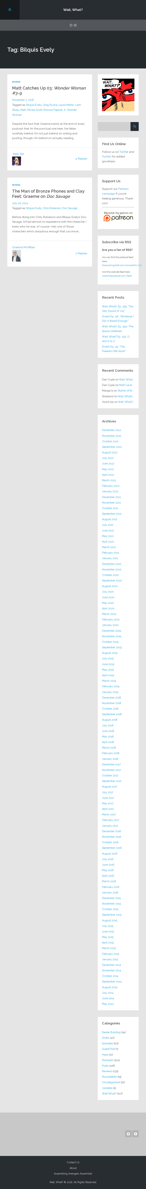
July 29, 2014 (20, 203)
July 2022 (108, 457)
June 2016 (108, 864)
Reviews (16, 82)
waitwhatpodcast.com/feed (117, 275)
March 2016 (109, 881)
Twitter (123, 151)
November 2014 (111, 970)
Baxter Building (111, 1032)
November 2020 (111, 569)
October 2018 (110, 708)
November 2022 (111, 435)
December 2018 (111, 697)
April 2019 (108, 675)
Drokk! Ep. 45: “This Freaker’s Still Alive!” (114, 349)
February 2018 (110, 753)
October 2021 (110, 508)
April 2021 (108, 541)
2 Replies (81, 253)
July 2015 (107, 925)
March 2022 (109, 480)
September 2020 (112, 580)
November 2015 (111, 903)
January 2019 (110, 691)
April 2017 (108, 808)
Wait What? (109, 1093)
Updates (107, 1087)
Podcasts (107, 1060)
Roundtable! (109, 1076)
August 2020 (110, 586)
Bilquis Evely (33, 104)
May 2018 (108, 736)
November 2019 (111, 636)
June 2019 (108, 664)
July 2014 (107, 992)
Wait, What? (73, 10)
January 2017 (110, 825)
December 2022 (111, 430)
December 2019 (111, 630)
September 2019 (112, 647)
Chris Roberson (52, 208)
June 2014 (108, 998)
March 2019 (109, 680)
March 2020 (109, 613)
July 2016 (108, 859)
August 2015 (109, 920)
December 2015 (111, 898)
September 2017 (111, 780)
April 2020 (108, 608)
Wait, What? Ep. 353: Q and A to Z (115, 339)
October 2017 (110, 775)
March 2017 (109, 814)
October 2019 (110, 641)
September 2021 (111, 513)
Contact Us (73, 1162)
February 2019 (110, 686)
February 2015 (110, 953)
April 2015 (108, 942)
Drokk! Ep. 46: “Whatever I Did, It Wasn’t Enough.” (118, 318)
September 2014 (112, 981)
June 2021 (108, 530)
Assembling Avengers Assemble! (73, 1173)
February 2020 (111, 619)
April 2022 (108, 474)
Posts (105, 1065)
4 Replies (81, 158)
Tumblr (106, 156)
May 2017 (107, 803)
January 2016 (110, 892)
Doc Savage (69, 208)
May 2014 (108, 1003)
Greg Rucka (50, 104)
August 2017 (109, 786)
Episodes (107, 1043)
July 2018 (107, 725)
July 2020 (108, 591)
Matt (23, 109)
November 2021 (111, 502)
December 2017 (111, 764)
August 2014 (109, 987)
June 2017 (108, 797)
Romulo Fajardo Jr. (54, 109)
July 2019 (108, 658)
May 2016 (108, 870)
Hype (105, 1054)
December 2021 (111, 497)
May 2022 (108, 469)
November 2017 (111, 769)
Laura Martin (66, 104)
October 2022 (110, 441)
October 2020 (110, 574)
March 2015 (109, 948)
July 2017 (107, 792)
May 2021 (107, 535)
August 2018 (109, 719)
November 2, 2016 (23, 99)
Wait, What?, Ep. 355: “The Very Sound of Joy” (117, 308)
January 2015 (110, 959)
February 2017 (110, 819)
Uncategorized (111, 1082)
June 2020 (108, 597)
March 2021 (109, 547)
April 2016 (108, 875)
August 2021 (109, 519)
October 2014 (110, 975)
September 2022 (112, 446)
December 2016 (111, 831)
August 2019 (110, 652)
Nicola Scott (34, 109)
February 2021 (110, 552)
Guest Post (108, 1048)
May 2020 (108, 602)
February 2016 (110, 886)
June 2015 (108, 931)
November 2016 (111, 836)
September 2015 (111, 914)
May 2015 (107, 936)
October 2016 (110, 842)
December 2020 (111, 563)
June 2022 (108, 463)
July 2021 (107, 524)
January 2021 (110, 558)
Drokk (105, 1037)
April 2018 (108, 742)
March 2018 (109, 747)
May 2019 (108, 669)
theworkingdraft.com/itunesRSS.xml (122, 265)
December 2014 (111, 964)
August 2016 (110, 853)
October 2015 (110, 909)
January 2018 (110, 758)
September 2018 (112, 714)
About (73, 1168)
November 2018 (111, 703)
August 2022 (110, 452)
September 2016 (112, 847)
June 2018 (108, 730)
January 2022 (110, 491)
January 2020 (110, 624)
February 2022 (110, 485)
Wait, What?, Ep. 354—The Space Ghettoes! (117, 328)
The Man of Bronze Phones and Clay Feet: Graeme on (48, 194)
